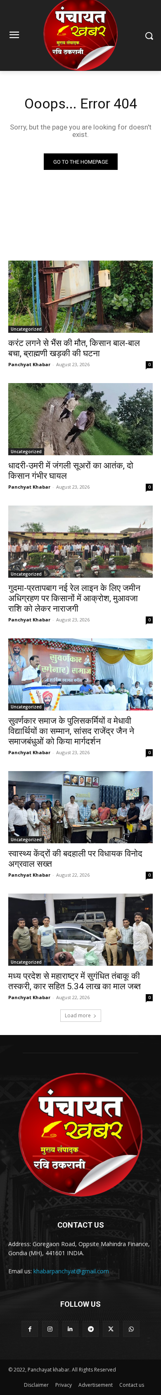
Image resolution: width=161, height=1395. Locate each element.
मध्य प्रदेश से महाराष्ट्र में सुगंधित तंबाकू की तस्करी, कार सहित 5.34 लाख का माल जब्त (74, 981)
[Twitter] (111, 1329)
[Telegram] (91, 1329)
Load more (78, 1015)
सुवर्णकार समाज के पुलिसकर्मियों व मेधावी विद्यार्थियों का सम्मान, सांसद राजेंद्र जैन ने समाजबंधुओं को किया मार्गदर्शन (71, 731)
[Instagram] (50, 1329)
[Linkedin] (70, 1329)
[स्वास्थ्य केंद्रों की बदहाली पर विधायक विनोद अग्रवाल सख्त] (80, 807)
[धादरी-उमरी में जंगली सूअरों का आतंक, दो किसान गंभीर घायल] (80, 419)
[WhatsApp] (131, 1329)
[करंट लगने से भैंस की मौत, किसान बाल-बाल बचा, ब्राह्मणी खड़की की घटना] (80, 297)
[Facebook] (29, 1329)
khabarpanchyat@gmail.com (71, 1271)
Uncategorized (26, 329)
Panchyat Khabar (29, 364)
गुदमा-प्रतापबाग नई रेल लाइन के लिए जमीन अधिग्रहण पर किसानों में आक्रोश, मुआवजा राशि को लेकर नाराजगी (74, 598)
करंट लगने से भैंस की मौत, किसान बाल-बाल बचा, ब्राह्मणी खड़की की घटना (74, 348)
